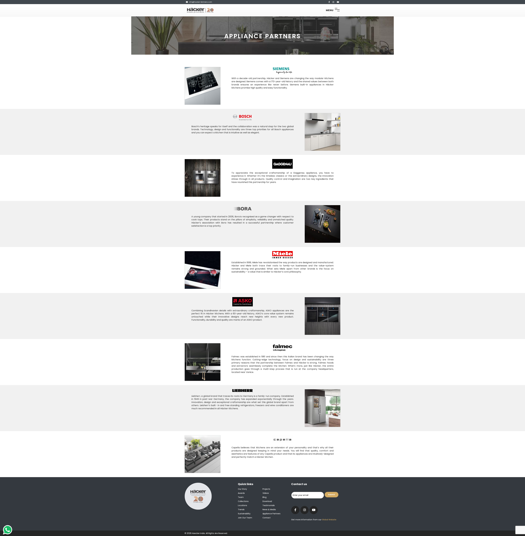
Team (241, 497)
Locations (242, 505)
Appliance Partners (271, 513)
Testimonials (268, 505)
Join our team (245, 517)
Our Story (242, 489)
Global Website (328, 519)
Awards (241, 493)
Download (267, 501)
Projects (266, 489)
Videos (265, 493)
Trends (241, 509)
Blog (264, 497)
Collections (243, 501)
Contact (266, 517)
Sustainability (244, 513)
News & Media (269, 509)
